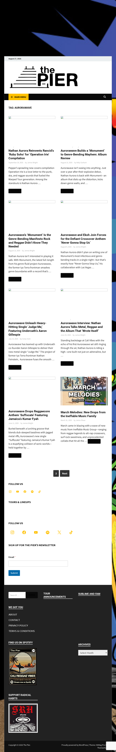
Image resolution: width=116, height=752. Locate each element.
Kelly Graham (82, 162)
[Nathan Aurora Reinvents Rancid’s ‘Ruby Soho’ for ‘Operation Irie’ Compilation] (31, 130)
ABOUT (13, 614)
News (10, 147)
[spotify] (47, 532)
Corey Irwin (26, 339)
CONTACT (14, 619)
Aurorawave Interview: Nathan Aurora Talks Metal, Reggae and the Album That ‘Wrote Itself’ (82, 327)
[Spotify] (32, 491)
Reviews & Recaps (86, 147)
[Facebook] (25, 491)
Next (64, 473)
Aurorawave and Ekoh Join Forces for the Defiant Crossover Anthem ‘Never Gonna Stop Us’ (83, 238)
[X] (59, 532)
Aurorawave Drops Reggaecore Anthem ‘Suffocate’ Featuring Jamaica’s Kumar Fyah (29, 415)
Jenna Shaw (80, 420)
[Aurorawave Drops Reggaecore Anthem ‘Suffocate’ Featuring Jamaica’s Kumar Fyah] (31, 391)
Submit (14, 572)
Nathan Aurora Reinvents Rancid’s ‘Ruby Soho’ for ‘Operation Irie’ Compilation (31, 154)
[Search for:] (23, 595)
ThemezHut (102, 748)
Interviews (13, 231)
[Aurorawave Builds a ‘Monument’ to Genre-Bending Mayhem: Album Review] (84, 130)
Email (12, 557)
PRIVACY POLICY (18, 625)
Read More (13, 190)
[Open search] (105, 97)
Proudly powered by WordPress (75, 745)
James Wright (32, 162)
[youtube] (36, 532)
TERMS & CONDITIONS (22, 630)
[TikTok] (39, 491)
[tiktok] (71, 532)
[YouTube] (17, 491)
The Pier (26, 745)
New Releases (66, 147)
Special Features (21, 147)
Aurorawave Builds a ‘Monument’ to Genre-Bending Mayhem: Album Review (84, 154)
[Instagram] (10, 491)
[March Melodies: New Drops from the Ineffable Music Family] (84, 392)
